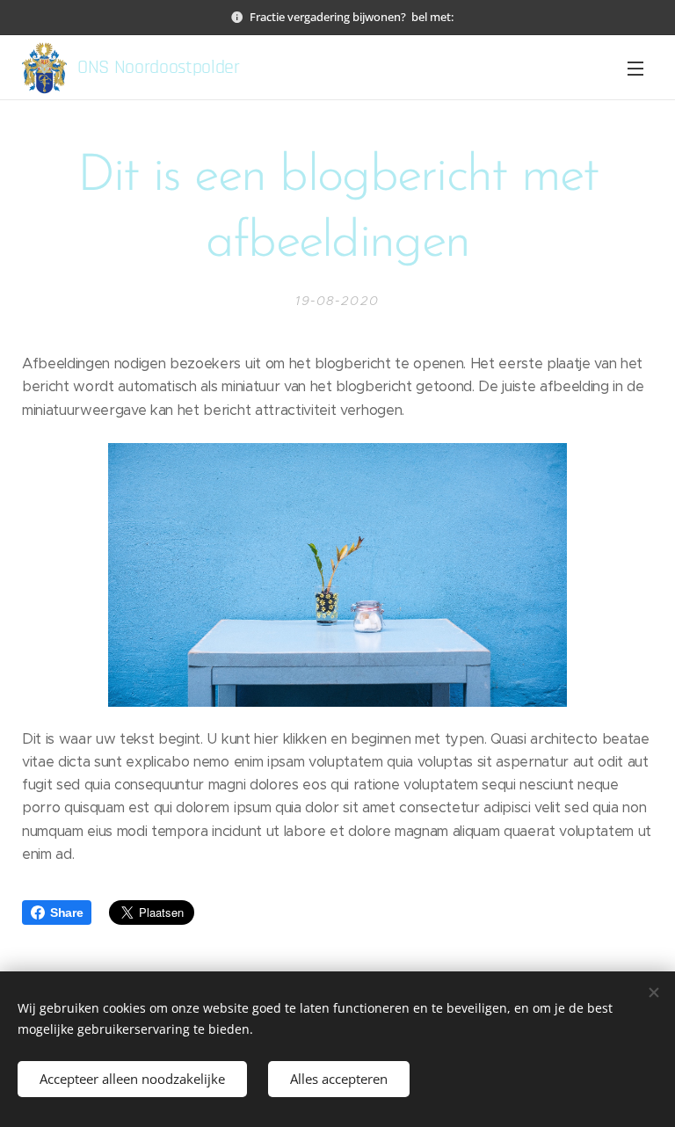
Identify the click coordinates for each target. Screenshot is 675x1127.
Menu (635, 67)
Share (66, 912)
